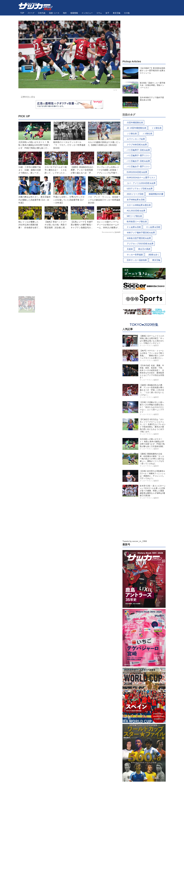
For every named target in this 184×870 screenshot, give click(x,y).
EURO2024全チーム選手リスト (141, 177)
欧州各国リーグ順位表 (137, 221)
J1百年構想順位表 (135, 122)
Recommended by (108, 232)
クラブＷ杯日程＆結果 (137, 144)
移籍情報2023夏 (156, 194)
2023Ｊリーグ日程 (135, 194)
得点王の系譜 (144, 249)
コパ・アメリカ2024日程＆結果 (141, 183)
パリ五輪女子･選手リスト (138, 166)
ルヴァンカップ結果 (136, 139)
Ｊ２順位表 (132, 133)
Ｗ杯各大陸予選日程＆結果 (139, 238)
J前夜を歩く (153, 254)
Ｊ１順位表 (157, 128)
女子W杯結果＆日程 (136, 199)
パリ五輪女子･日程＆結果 (138, 161)
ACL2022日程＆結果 (136, 210)
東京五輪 (156, 260)
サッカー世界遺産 (135, 254)
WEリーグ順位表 (134, 216)
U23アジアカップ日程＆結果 (140, 188)
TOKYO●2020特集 (144, 325)
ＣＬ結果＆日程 (134, 227)
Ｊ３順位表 (147, 133)
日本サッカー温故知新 (137, 260)
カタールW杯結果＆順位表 (139, 205)
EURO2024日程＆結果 (137, 172)
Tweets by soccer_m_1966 (134, 541)
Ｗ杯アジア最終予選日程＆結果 (141, 232)
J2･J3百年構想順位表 (136, 128)
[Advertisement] (69, 265)
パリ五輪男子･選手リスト (138, 155)
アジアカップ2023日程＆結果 (140, 243)
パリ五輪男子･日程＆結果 (138, 150)
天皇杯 (130, 249)
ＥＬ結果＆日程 (153, 227)
